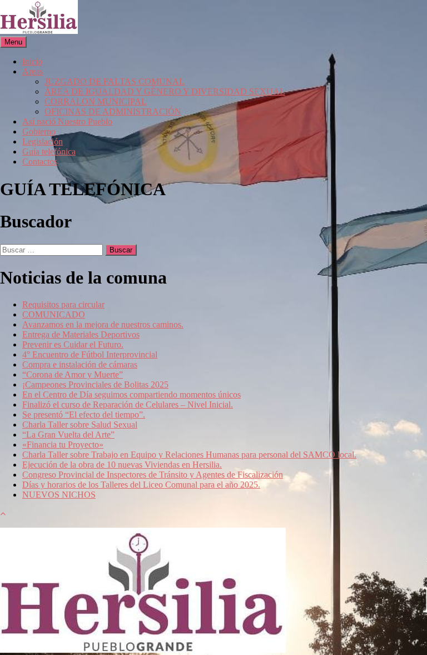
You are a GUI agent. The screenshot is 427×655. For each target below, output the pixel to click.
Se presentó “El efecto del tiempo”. (83, 414)
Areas (32, 71)
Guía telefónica (49, 151)
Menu (13, 42)
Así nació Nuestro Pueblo (67, 121)
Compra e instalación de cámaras (79, 364)
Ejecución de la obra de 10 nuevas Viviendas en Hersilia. (122, 464)
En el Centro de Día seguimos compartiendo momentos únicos (131, 394)
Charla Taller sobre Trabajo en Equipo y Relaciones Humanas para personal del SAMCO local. (189, 454)
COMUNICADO (53, 314)
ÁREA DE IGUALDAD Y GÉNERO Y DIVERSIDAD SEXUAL (164, 91)
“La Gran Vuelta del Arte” (68, 434)
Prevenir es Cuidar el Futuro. (72, 344)
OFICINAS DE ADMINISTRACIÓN (112, 111)
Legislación (42, 141)
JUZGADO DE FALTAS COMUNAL (114, 81)
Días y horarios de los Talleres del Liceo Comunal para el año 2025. (141, 484)
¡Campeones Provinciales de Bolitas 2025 (95, 384)
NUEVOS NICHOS (59, 494)
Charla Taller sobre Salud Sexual (79, 424)
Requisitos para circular (63, 304)
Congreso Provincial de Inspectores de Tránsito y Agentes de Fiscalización (152, 474)
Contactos (39, 161)
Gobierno (39, 131)
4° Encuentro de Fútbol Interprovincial (89, 354)
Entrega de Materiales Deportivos (81, 334)
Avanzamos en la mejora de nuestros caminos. (102, 324)
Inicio (32, 61)
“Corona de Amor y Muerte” (72, 374)
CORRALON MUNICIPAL (95, 101)
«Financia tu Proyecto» (62, 444)
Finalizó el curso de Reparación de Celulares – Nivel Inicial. (127, 404)
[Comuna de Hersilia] (39, 31)
